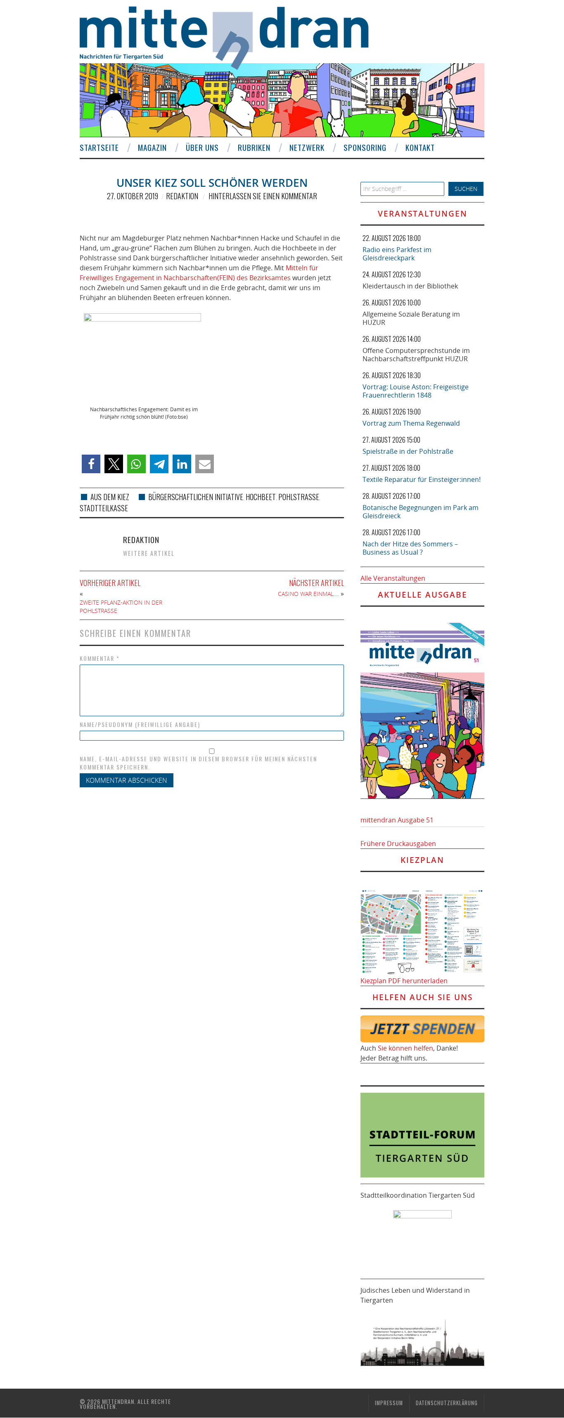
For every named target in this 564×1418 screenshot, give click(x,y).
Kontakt (420, 147)
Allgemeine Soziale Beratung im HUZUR (411, 318)
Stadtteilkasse (104, 508)
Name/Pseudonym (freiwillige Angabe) (140, 724)
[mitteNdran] (231, 36)
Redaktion (182, 196)
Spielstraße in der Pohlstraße (408, 451)
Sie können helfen (405, 1048)
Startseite (99, 147)
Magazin (152, 147)
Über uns (202, 147)
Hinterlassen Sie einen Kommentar (263, 196)
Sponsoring (365, 147)
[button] (91, 464)
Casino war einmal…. (308, 594)
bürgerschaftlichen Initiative (195, 496)
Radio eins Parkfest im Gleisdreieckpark (397, 253)
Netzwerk (307, 147)
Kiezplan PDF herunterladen (404, 980)
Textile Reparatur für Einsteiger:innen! (422, 479)
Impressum (389, 1403)
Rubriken (254, 147)
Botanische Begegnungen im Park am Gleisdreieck (421, 511)
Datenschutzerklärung (447, 1403)
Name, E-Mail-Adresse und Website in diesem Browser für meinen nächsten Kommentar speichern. (198, 763)
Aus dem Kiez (109, 496)
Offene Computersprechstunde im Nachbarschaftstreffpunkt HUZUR (416, 354)
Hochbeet (261, 496)
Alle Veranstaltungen (392, 578)
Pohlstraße (298, 496)
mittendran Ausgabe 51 (397, 820)
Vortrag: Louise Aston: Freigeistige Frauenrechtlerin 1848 (416, 391)
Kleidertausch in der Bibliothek (410, 286)
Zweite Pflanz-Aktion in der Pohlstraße (121, 606)
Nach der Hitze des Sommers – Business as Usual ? (410, 548)
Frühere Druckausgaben (398, 843)
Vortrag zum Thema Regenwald (411, 423)
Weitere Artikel (149, 553)
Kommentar (100, 658)
